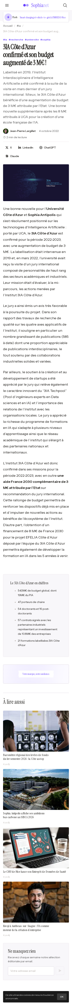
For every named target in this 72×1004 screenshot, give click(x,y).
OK (62, 996)
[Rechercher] (65, 5)
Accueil (7, 25)
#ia (19, 25)
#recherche (16, 39)
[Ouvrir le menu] (7, 5)
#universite (32, 39)
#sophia (45, 39)
